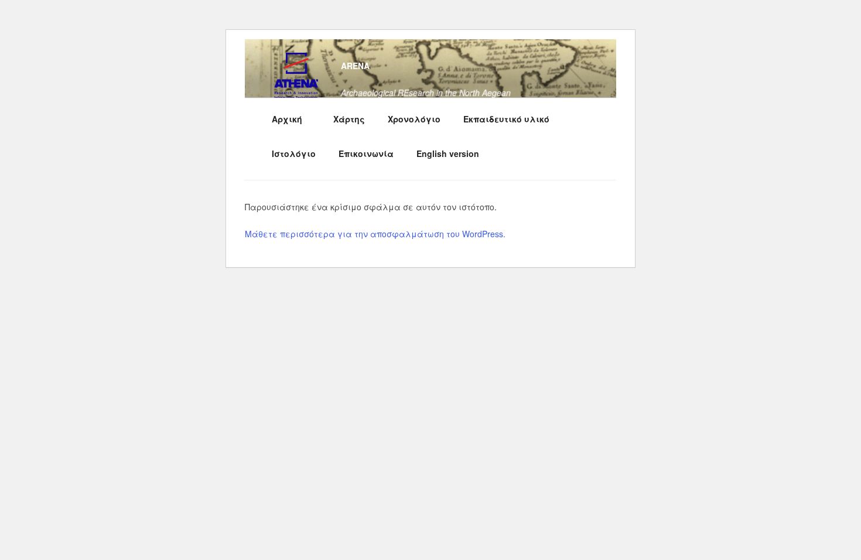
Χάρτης (349, 119)
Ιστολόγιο (294, 153)
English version (447, 153)
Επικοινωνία (366, 153)
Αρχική (287, 119)
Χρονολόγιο (414, 119)
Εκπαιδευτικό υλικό (506, 119)
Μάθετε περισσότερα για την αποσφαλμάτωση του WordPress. (375, 234)
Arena (355, 65)
